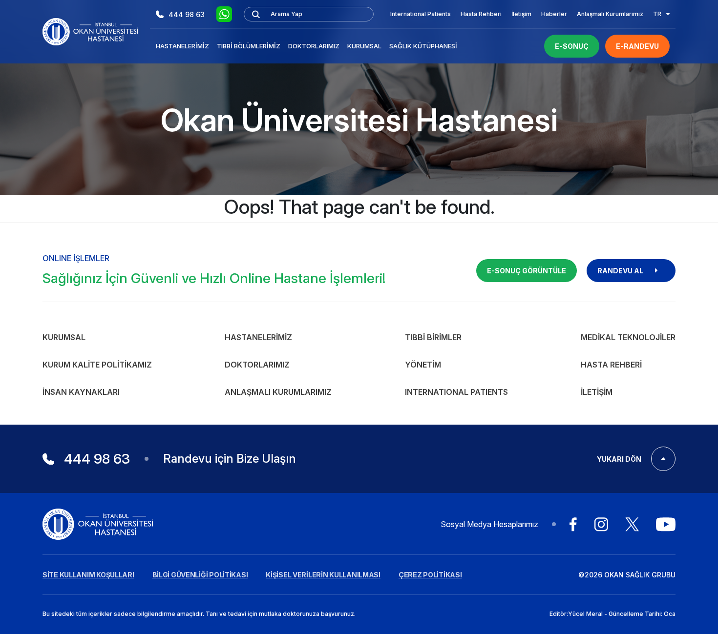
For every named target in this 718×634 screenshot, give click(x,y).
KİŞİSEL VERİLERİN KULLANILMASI (323, 575)
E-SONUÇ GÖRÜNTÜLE (526, 270)
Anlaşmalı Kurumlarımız (610, 14)
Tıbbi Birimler (433, 337)
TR (657, 14)
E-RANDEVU (637, 46)
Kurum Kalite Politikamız (97, 364)
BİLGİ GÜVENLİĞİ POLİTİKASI (200, 575)
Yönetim (423, 364)
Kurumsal (364, 46)
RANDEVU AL (620, 270)
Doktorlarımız (313, 46)
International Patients (420, 14)
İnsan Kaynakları (81, 392)
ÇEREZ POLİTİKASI (430, 575)
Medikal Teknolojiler (628, 337)
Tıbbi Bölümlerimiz (248, 46)
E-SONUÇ (572, 46)
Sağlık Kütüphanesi (423, 46)
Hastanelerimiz (182, 46)
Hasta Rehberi (481, 14)
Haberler (554, 14)
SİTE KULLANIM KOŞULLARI (88, 575)
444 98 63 (187, 14)
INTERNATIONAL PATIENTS (456, 392)
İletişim (521, 14)
